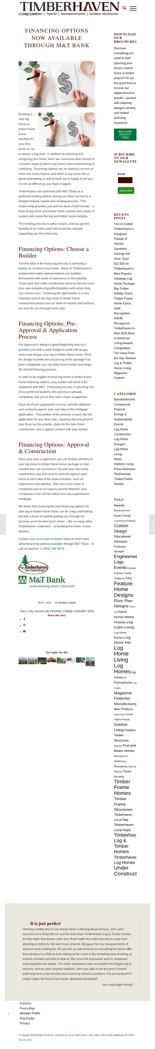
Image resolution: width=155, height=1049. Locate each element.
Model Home (120, 714)
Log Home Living (121, 654)
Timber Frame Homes (122, 787)
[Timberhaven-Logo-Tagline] (70, 8)
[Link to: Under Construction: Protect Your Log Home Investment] (51, 659)
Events (118, 424)
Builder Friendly (122, 515)
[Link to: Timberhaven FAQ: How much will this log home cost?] (61, 660)
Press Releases (124, 469)
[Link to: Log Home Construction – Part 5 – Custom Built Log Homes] (80, 659)
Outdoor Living (124, 464)
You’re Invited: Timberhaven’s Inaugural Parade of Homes (124, 233)
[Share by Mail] (24, 631)
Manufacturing (125, 704)
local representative (49, 539)
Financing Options (48, 611)
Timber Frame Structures (123, 804)
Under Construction (78, 611)
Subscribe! (126, 190)
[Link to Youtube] (128, 1044)
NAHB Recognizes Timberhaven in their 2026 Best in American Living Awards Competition (124, 333)
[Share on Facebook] (24, 619)
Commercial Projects (124, 521)
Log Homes (122, 668)
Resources (121, 766)
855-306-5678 (25, 1040)
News (118, 459)
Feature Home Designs (123, 589)
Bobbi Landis (67, 602)
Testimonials (122, 474)
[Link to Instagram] (133, 1044)
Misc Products (123, 709)
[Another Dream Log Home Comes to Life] (3, 524)
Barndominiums (124, 399)
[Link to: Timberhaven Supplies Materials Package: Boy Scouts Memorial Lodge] (90, 661)
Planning (118, 746)
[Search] (122, 8)
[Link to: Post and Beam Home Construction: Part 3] (23, 660)
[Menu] (131, 8)
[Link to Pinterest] (122, 1044)
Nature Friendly (122, 719)
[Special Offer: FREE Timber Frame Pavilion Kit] (152, 524)
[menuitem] (122, 8)
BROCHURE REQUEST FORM (125, 134)
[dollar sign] (57, 84)
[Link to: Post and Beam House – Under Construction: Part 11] (42, 660)
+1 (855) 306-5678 (51, 548)
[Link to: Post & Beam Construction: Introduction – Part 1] (32, 660)
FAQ (30, 611)
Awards (119, 505)
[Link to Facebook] (116, 1044)
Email (122, 173)
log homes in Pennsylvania (125, 677)
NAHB (129, 714)
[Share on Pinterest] (24, 625)
